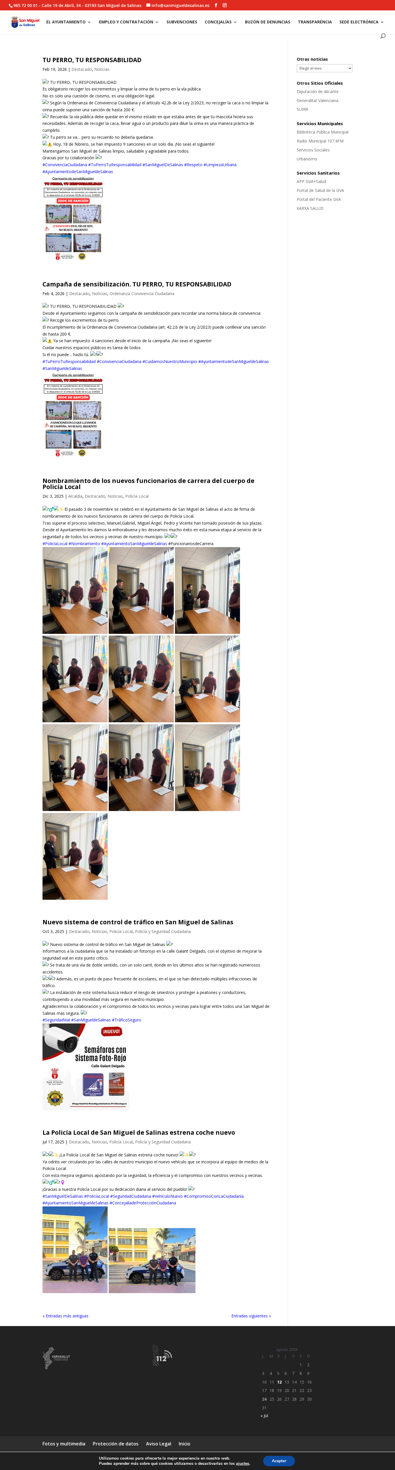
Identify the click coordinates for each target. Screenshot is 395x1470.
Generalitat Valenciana (317, 100)
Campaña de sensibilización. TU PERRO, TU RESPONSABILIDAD (137, 284)
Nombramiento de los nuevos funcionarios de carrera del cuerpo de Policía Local (148, 484)
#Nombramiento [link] (84, 543)
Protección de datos (116, 1444)
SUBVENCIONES (182, 22)
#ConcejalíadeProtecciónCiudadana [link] (143, 1203)
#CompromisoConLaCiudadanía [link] (214, 1196)
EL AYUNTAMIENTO (66, 22)
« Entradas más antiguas (65, 1316)
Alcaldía (75, 496)
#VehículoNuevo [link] (167, 1196)
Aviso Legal (158, 1444)
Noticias (102, 69)
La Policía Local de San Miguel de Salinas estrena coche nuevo (139, 1132)
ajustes (242, 1463)
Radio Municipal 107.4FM (320, 141)
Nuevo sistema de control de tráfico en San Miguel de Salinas (138, 922)
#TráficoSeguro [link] (126, 1020)
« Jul (264, 1415)
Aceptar (279, 1461)
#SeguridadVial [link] (56, 1020)
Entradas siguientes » (251, 1316)
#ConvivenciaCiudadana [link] (65, 164)
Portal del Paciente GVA (319, 199)
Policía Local (137, 496)
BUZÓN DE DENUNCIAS (267, 22)
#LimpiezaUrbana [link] (220, 164)
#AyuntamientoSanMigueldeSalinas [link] (134, 543)
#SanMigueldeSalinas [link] (62, 368)
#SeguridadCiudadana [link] (130, 1196)
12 (279, 1382)
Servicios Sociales (313, 150)
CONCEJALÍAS (218, 22)
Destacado (81, 69)
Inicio (184, 1444)
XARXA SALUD (310, 208)
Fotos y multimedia (64, 1444)
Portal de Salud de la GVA (320, 190)
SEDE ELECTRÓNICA (359, 22)
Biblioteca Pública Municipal (322, 132)
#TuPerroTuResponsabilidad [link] (114, 164)
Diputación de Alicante (318, 91)
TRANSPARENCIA (315, 22)
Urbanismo (307, 159)
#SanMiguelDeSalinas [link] (163, 164)
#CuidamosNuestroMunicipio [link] (170, 361)
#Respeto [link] (193, 164)
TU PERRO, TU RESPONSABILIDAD (92, 60)
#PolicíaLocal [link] (55, 543)
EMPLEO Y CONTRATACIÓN (126, 22)
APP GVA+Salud (311, 181)
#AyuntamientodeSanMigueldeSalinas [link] (78, 171)
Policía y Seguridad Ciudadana (163, 931)
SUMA (302, 109)
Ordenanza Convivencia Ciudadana (142, 293)
